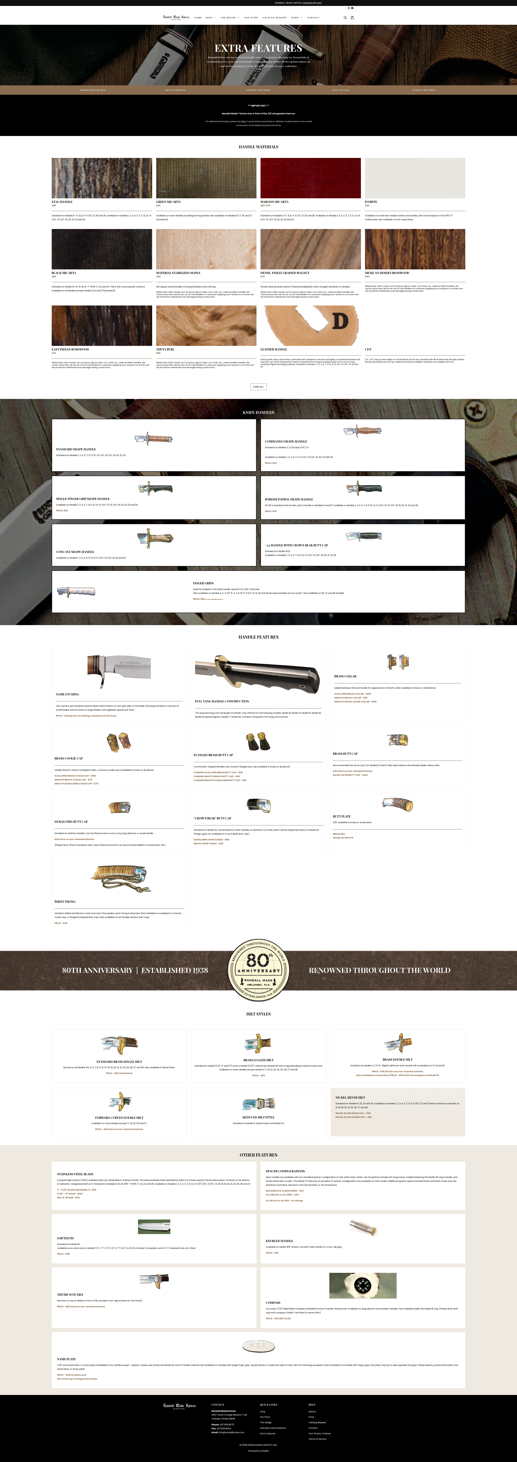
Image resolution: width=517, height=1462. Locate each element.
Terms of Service (317, 1439)
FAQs (243, 121)
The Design (266, 1422)
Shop (262, 1411)
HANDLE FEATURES (258, 90)
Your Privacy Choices (320, 1433)
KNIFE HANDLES (175, 90)
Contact (313, 1428)
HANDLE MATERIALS (93, 90)
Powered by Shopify (258, 1450)
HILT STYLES (341, 90)
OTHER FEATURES (424, 90)
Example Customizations (273, 1428)
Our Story (265, 1417)
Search (312, 1411)
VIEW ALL (258, 386)
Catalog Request (317, 1422)
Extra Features (267, 1433)
